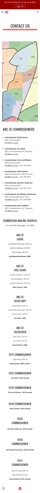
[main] (20, 27)
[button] (2, 12)
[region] (20, 4)
